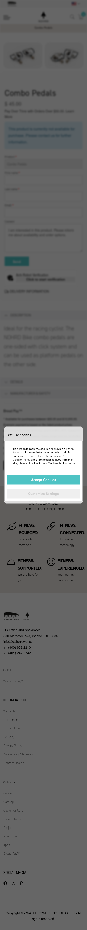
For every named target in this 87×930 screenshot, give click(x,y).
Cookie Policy (21, 459)
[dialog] (43, 465)
